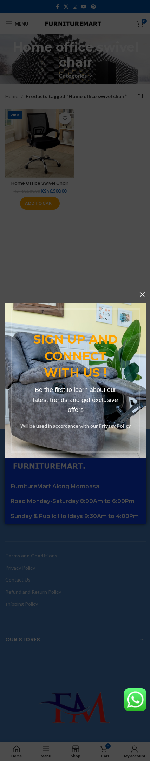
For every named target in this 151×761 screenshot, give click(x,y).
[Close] (142, 294)
